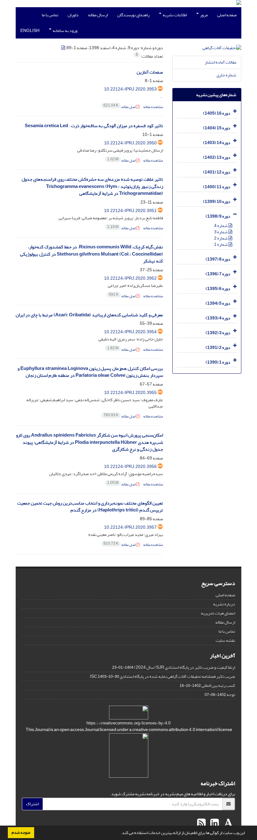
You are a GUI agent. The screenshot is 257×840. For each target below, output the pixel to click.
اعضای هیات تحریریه (218, 613)
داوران (73, 15)
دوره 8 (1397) (218, 259)
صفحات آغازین (150, 72)
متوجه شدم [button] (21, 832)
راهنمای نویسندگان (133, 15)
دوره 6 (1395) (218, 288)
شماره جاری (226, 75)
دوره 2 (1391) (218, 347)
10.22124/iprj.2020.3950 (130, 143)
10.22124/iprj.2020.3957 (130, 527)
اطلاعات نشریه (174, 15)
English (29, 30)
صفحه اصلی (227, 15)
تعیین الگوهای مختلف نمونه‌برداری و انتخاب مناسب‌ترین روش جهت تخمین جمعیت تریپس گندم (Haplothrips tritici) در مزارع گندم (90, 507)
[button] (119, 833)
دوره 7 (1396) (218, 274)
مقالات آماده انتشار (220, 62)
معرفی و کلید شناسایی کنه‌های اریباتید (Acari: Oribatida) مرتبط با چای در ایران (89, 314)
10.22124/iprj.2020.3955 (130, 392)
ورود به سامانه (64, 30)
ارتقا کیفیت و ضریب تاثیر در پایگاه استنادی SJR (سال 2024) (184, 667)
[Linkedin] (213, 823)
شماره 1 (221, 244)
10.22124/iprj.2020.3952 (130, 278)
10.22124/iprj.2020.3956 (130, 466)
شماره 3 (221, 232)
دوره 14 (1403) (216, 142)
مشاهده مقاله (153, 107)
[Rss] (201, 823)
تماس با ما (50, 15)
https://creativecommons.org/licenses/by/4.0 (128, 723)
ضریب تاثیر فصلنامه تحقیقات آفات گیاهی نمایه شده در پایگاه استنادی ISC (162, 676)
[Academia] (227, 823)
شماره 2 (221, 238)
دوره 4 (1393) (218, 318)
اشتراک (32, 804)
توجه (231, 694)
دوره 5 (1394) (218, 303)
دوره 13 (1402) (216, 157)
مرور (203, 15)
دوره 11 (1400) (216, 187)
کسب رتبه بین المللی (218, 685)
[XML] (63, 48)
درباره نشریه (224, 604)
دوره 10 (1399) (216, 201)
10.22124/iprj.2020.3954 (130, 332)
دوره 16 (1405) (216, 113)
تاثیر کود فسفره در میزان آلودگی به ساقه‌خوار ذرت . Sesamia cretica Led (94, 125)
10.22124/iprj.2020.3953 (130, 89)
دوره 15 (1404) (216, 128)
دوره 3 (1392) (218, 333)
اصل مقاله (119, 107)
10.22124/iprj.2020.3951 (130, 210)
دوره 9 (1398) (218, 216)
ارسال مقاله (98, 15)
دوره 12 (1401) (216, 172)
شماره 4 (221, 225)
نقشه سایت (225, 640)
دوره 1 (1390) (218, 362)
